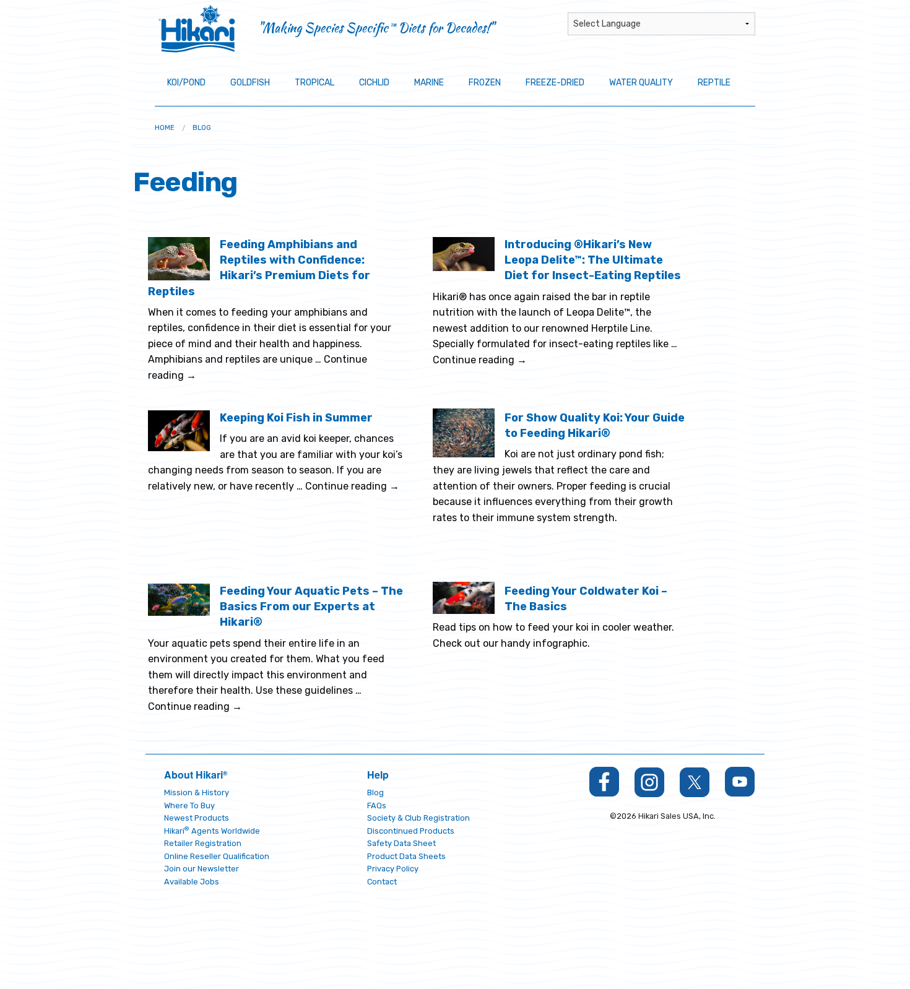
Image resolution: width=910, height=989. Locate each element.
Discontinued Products (410, 831)
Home (165, 128)
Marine (429, 82)
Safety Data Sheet (401, 843)
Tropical (314, 82)
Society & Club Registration (418, 818)
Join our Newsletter (201, 868)
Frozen (485, 82)
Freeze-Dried (555, 82)
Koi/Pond (186, 82)
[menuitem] (165, 127)
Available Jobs (191, 881)
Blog (202, 128)
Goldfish (250, 82)
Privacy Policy (392, 868)
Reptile (714, 82)
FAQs (376, 805)
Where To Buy (189, 805)
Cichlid (374, 82)
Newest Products (196, 818)
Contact (382, 881)
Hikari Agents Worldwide (212, 831)
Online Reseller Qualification (216, 856)
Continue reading (480, 360)
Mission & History (196, 792)
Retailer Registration (202, 843)
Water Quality (641, 82)
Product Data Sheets (406, 856)
